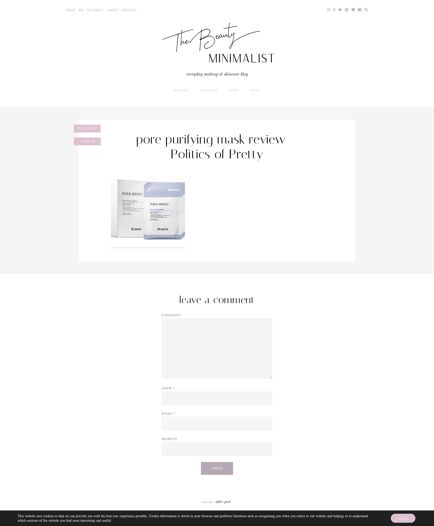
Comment (87, 141)
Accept (403, 518)
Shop (234, 90)
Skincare (209, 90)
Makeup (181, 90)
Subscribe (128, 10)
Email (169, 413)
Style (255, 90)
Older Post (223, 502)
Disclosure (95, 10)
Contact (112, 10)
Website (170, 439)
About (70, 10)
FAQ (81, 10)
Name (168, 388)
